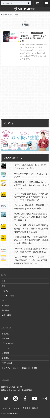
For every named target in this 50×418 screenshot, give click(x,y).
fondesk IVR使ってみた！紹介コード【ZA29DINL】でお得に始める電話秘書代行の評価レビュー (31, 260)
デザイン (5, 291)
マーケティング (8, 296)
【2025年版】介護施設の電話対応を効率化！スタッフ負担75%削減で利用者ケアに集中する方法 (31, 228)
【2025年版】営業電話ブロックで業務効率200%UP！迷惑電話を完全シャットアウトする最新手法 (31, 196)
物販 (3, 286)
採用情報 (5, 358)
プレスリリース (8, 343)
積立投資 (5, 305)
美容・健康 (6, 315)
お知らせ (5, 338)
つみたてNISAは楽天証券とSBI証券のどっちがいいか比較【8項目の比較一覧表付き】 (30, 216)
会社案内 (5, 333)
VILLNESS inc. (15, 414)
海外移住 (5, 310)
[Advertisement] (25, 94)
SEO (3, 300)
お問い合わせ (37, 3)
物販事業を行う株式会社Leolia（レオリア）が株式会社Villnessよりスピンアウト (31, 185)
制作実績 (5, 353)
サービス (5, 348)
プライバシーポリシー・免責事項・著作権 (19, 368)
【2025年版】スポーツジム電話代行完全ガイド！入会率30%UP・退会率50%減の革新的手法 (31, 240)
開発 (3, 281)
